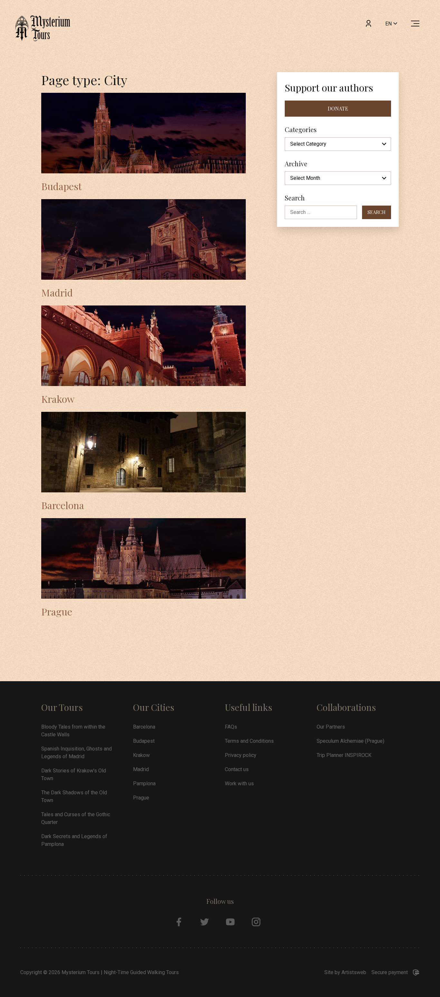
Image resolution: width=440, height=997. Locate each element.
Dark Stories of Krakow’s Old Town (73, 774)
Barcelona (62, 505)
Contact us (237, 769)
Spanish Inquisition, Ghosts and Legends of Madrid (76, 753)
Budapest (61, 186)
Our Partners (331, 727)
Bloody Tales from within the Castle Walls (73, 731)
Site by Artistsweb (345, 972)
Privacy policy (240, 755)
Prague (56, 611)
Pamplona (144, 783)
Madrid (57, 292)
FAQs (231, 727)
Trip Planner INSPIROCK (344, 755)
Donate (338, 108)
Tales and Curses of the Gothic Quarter (75, 818)
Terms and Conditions (249, 741)
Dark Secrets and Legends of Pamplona (74, 840)
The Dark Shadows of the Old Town (74, 796)
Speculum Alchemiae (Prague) (350, 741)
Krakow (57, 398)
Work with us (239, 783)
